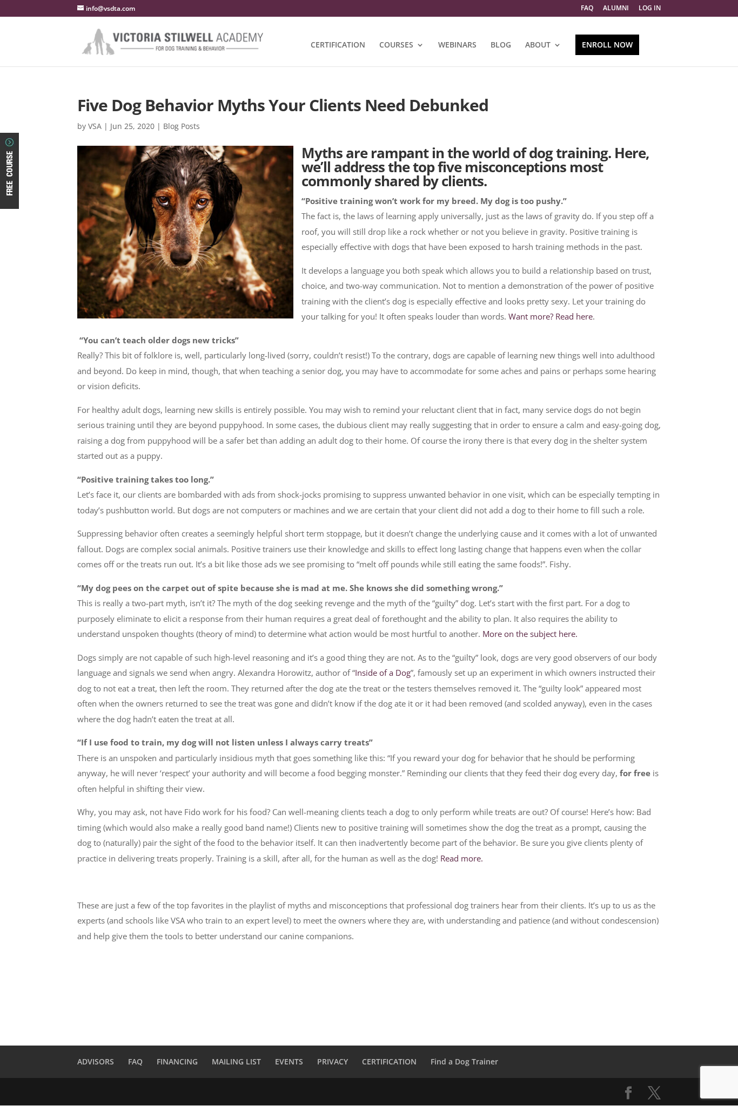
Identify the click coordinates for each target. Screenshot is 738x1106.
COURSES (396, 45)
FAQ (587, 8)
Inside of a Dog (383, 672)
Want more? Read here (550, 316)
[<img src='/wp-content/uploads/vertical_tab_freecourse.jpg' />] (9, 200)
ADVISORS (95, 1061)
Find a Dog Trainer (464, 1061)
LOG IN (650, 8)
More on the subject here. (530, 633)
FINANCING (177, 1061)
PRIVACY (332, 1061)
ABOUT (538, 45)
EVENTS (289, 1061)
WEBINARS (457, 45)
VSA (95, 126)
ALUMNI (616, 8)
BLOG (501, 45)
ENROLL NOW (607, 44)
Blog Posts (181, 126)
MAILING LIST (236, 1061)
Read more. (461, 858)
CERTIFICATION (338, 45)
